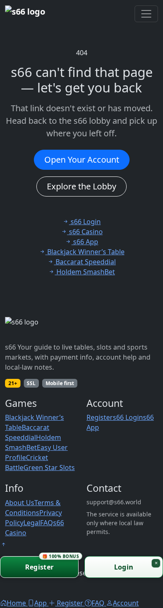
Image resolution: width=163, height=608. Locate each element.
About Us (19, 502)
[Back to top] (3, 544)
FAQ (46, 522)
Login (124, 567)
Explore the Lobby (81, 186)
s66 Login (128, 417)
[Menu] (146, 13)
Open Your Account (81, 159)
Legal (31, 522)
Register (100, 417)
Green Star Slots (49, 467)
